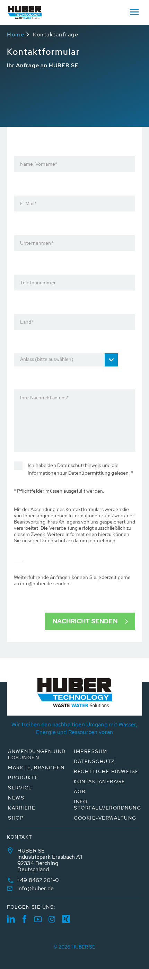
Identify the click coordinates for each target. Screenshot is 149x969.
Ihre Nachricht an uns (44, 398)
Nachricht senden (85, 621)
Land (27, 322)
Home (15, 34)
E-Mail (28, 203)
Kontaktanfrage (55, 34)
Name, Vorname (38, 164)
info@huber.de (35, 888)
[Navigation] (134, 11)
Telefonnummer (38, 282)
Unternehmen (36, 243)
